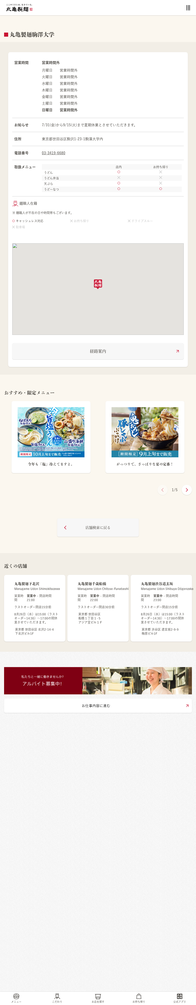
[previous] (162, 490)
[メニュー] (188, 8)
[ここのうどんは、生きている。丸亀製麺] (19, 8)
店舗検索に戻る (98, 527)
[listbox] (98, 440)
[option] (51, 440)
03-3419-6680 (53, 153)
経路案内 (98, 351)
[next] (187, 490)
